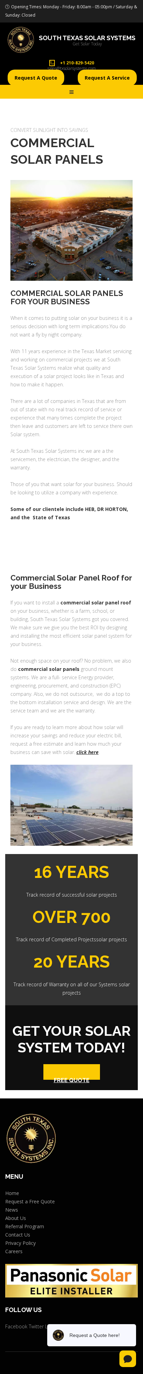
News (11, 1209)
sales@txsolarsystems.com (72, 68)
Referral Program (24, 1226)
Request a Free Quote (30, 1201)
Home (12, 1193)
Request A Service (107, 77)
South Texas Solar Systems (87, 38)
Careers (14, 1251)
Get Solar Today (87, 44)
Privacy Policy (20, 1243)
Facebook (16, 1326)
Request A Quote (36, 77)
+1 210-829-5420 (77, 63)
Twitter (36, 1326)
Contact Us (17, 1234)
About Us (15, 1218)
